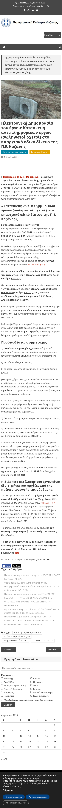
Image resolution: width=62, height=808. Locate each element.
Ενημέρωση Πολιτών (39, 152)
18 (12, 741)
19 (21, 741)
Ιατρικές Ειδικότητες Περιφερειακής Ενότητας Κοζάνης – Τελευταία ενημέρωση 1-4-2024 (10, 649)
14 (38, 736)
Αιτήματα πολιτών (35, 6)
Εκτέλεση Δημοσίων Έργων (17, 636)
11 (12, 736)
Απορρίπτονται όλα (37, 797)
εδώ (17, 552)
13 (29, 736)
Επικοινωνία (18, 6)
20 (29, 741)
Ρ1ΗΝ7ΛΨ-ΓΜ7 (48, 502)
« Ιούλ (4, 759)
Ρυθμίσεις (7, 790)
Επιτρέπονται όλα (14, 797)
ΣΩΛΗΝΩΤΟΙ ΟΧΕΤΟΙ (43, 640)
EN (48, 6)
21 (38, 741)
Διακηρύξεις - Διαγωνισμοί (14, 152)
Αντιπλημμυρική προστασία (27, 632)
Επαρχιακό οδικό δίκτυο (15, 640)
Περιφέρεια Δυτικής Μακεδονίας (21, 176)
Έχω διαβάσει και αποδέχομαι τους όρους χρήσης (29, 700)
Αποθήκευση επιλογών (16, 803)
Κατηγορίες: (8, 675)
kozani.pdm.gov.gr (37, 264)
